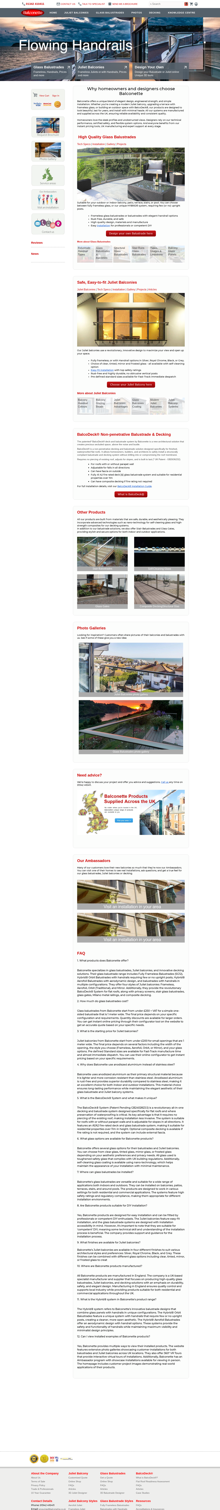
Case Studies (142, 1493)
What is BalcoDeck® (131, 494)
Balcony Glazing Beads (100, 403)
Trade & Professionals (42, 1489)
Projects (121, 144)
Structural (170, 606)
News (35, 253)
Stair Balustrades (102, 568)
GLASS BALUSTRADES (110, 12)
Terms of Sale (38, 1481)
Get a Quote (106, 1477)
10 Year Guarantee (41, 1493)
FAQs (71, 1485)
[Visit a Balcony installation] (48, 209)
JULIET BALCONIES (76, 12)
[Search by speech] (186, 4)
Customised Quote (77, 1477)
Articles (152, 289)
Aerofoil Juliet (75, 1505)
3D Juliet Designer (77, 1493)
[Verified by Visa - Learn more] (38, 104)
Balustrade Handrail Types (84, 251)
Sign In (55, 95)
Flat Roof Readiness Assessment (153, 1481)
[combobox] (169, 4)
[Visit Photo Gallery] (48, 160)
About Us (35, 1477)
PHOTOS (136, 12)
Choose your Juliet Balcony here (131, 384)
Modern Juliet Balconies (156, 403)
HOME (53, 12)
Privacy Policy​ (38, 1485)
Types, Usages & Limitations (156, 251)
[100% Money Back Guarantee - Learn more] (57, 104)
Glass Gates (102, 606)
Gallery (111, 144)
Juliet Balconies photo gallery (131, 694)
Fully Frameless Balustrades (114, 1505)
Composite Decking (151, 606)
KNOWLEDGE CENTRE (181, 12)
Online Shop (74, 1481)
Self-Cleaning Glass (159, 568)
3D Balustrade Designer (112, 1493)
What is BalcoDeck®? (147, 1477)
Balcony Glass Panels (173, 251)
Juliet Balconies (86, 289)
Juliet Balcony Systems (173, 403)
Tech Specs (84, 144)
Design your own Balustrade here (131, 233)
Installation (98, 144)
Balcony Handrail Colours (83, 403)
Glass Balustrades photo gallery (131, 751)
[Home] (33, 12)
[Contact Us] (48, 233)
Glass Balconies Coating (138, 403)
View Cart (44, 95)
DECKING (155, 12)
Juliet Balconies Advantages (121, 403)
